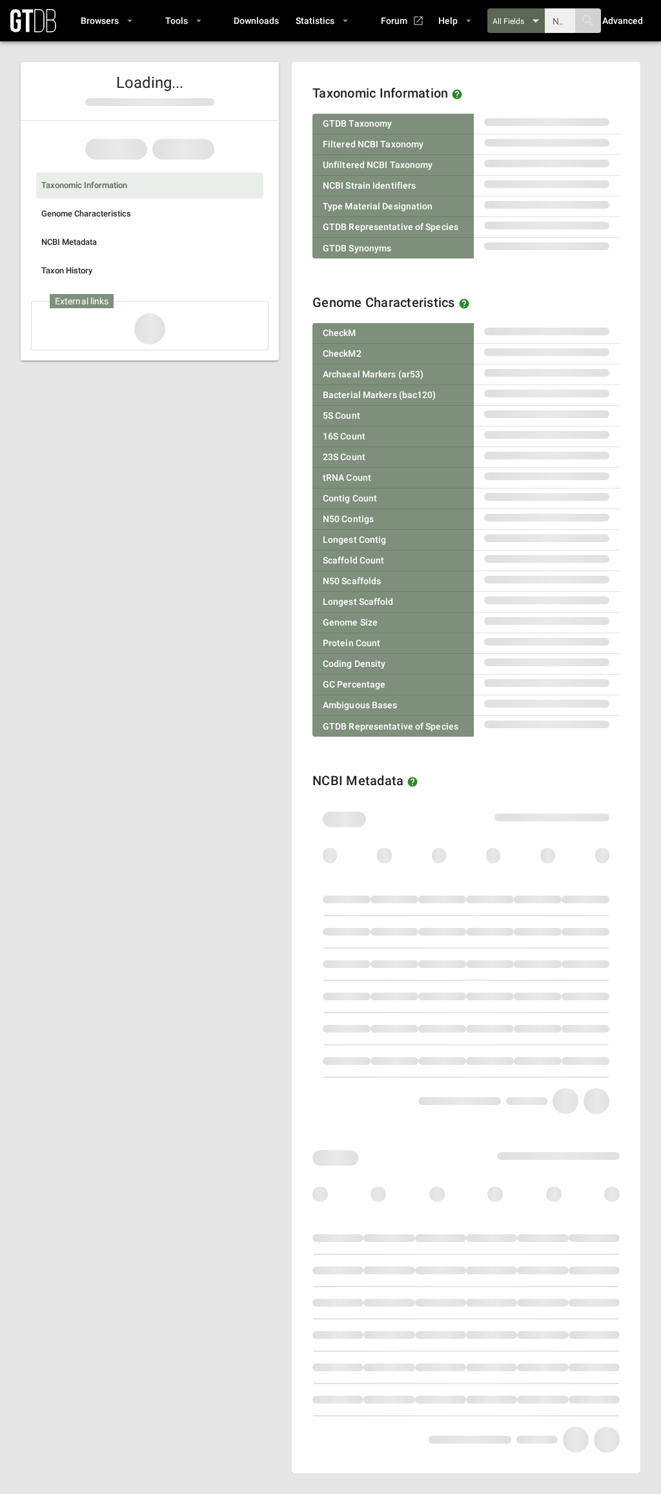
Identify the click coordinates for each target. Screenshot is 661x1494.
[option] (149, 185)
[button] (106, 21)
